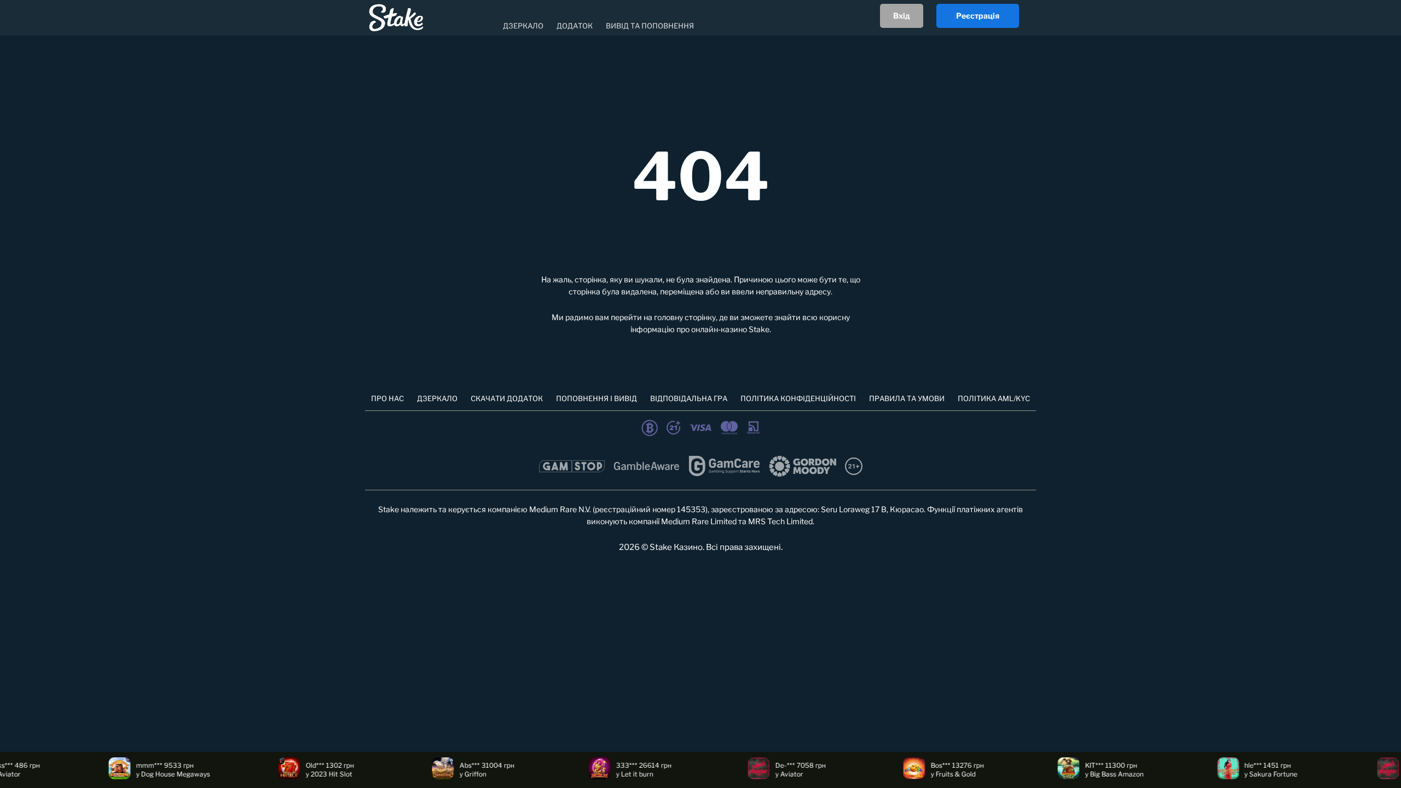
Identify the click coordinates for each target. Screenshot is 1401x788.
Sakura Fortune (1252, 774)
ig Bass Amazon (1097, 774)
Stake (759, 329)
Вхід (901, 15)
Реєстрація (977, 15)
